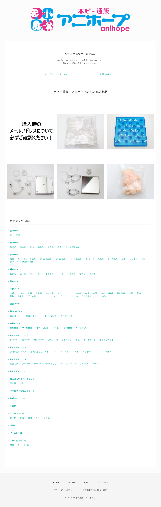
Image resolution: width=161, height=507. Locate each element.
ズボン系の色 (46, 259)
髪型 (18, 235)
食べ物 (78, 293)
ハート (61, 274)
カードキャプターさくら (45, 364)
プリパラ (26, 364)
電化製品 (121, 293)
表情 (32, 247)
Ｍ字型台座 (27, 328)
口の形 (51, 247)
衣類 (50, 340)
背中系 (39, 293)
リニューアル (66, 316)
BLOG (86, 482)
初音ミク (14, 364)
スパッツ (90, 259)
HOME (56, 482)
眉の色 (13, 247)
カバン (68, 293)
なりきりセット (89, 296)
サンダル (134, 259)
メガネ (21, 293)
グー (40, 274)
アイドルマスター (68, 364)
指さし (13, 274)
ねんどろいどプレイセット (22, 379)
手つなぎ (50, 274)
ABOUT (71, 482)
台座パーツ (15, 323)
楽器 (131, 293)
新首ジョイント (33, 316)
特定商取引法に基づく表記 (95, 490)
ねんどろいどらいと (19, 371)
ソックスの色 (76, 259)
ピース (23, 274)
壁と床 (13, 383)
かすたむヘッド (107, 340)
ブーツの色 (113, 259)
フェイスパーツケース (82, 352)
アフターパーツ (61, 352)
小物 (22, 383)
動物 (12, 296)
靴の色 (101, 259)
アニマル (71, 274)
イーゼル (56, 328)
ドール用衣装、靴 (18, 441)
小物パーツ (15, 289)
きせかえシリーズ (18, 352)
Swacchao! (27, 262)
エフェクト (45, 296)
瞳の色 (23, 247)
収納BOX (14, 425)
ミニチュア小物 (17, 413)
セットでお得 (50, 316)
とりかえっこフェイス (40, 352)
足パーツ (14, 281)
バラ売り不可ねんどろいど (22, 391)
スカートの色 (30, 259)
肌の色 (41, 247)
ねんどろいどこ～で (19, 359)
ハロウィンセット (105, 352)
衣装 (12, 445)
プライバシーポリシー (64, 490)
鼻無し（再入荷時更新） (69, 247)
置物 (139, 293)
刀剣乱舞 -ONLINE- (89, 364)
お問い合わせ (106, 74)
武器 (60, 293)
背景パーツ (15, 304)
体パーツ (14, 255)
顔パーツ (14, 243)
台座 (78, 340)
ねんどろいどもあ (18, 347)
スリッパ (14, 262)
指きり (82, 274)
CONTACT (103, 482)
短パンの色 (61, 259)
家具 (87, 293)
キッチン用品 (107, 293)
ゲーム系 (32, 296)
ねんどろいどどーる (19, 335)
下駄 (144, 259)
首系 (30, 293)
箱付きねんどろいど (19, 398)
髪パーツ (14, 231)
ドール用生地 (16, 433)
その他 (92, 274)
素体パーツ (39, 340)
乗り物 (21, 296)
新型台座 (14, 328)
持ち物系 (50, 293)
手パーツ (14, 269)
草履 (124, 259)
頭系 (12, 293)
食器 (95, 293)
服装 (12, 259)
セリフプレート (61, 296)
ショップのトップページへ (55, 74)
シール (75, 296)
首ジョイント (16, 311)
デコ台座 (68, 328)
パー (32, 274)
